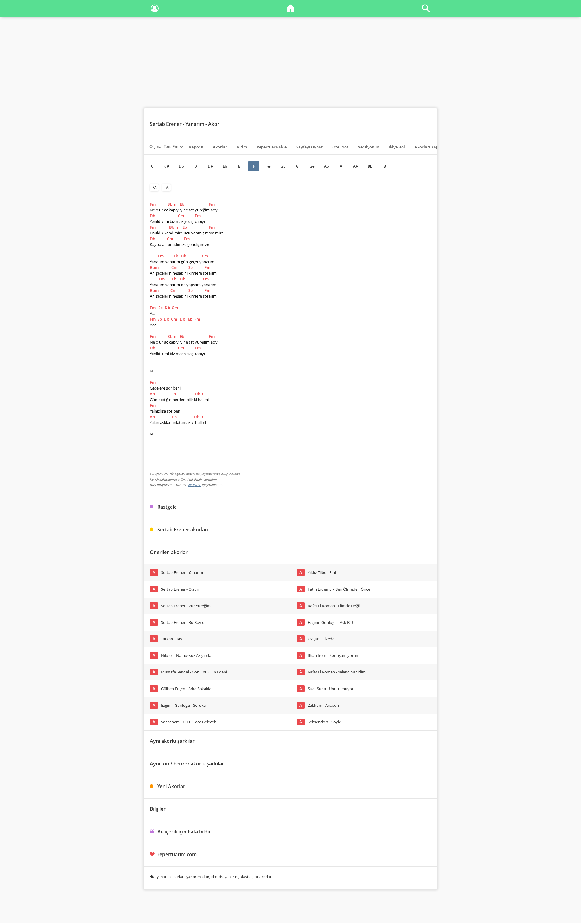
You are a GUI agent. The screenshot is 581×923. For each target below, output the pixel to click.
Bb (370, 166)
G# (312, 166)
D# (210, 166)
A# (355, 166)
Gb (283, 166)
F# (268, 166)
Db (181, 166)
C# (166, 166)
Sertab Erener (166, 124)
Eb (225, 166)
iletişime (194, 484)
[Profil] (155, 9)
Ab (326, 166)
